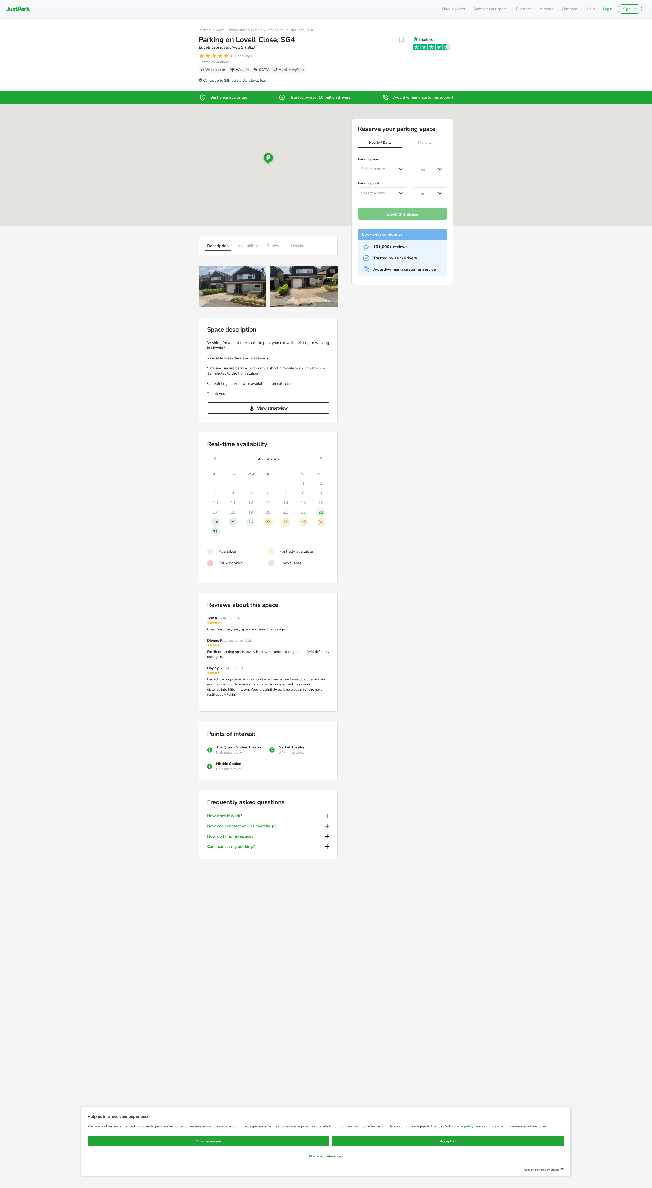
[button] (380, 143)
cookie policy (462, 1126)
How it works (453, 8)
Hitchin (256, 30)
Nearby (297, 246)
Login (608, 8)
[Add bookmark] (401, 40)
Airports (546, 8)
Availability (247, 246)
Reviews (274, 246)
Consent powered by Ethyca (541, 1170)
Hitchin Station (228, 763)
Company (570, 8)
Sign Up (630, 8)
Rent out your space (490, 8)
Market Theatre (291, 747)
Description (218, 246)
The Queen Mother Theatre (238, 747)
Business (523, 8)
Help (591, 8)
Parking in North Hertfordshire (223, 30)
